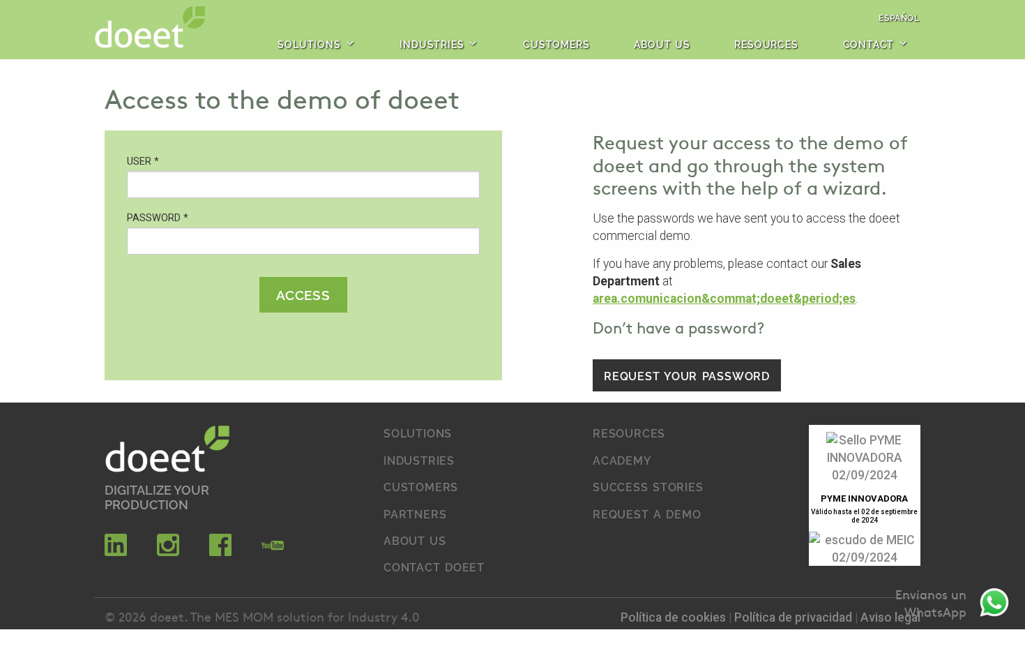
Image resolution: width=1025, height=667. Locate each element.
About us (662, 43)
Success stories (648, 486)
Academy (622, 459)
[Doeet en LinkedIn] (116, 552)
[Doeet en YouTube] (272, 552)
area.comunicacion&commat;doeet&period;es (724, 299)
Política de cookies (675, 617)
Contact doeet (434, 566)
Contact (869, 43)
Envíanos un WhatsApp (930, 603)
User (143, 161)
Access (303, 294)
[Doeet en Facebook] (220, 552)
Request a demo (647, 513)
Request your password (687, 375)
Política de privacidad (794, 617)
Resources (766, 43)
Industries (432, 43)
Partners (415, 513)
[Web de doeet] (167, 451)
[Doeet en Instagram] (168, 552)
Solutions (309, 43)
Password (157, 218)
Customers (556, 43)
